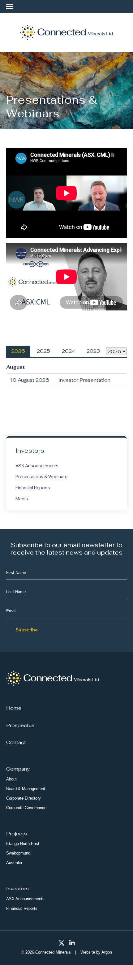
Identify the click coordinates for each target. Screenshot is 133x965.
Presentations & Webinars (41, 476)
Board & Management (25, 788)
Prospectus (20, 725)
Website (87, 952)
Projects (16, 833)
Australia (14, 862)
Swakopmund (18, 853)
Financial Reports (32, 487)
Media (21, 498)
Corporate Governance (26, 807)
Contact (16, 742)
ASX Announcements (36, 465)
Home (13, 708)
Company (18, 769)
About (11, 779)
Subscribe (26, 630)
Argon (106, 952)
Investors (17, 888)
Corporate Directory (23, 798)
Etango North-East (22, 843)
